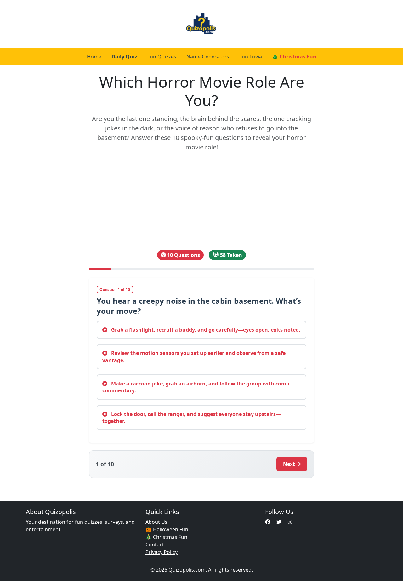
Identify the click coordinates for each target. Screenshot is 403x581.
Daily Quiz (124, 56)
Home (94, 56)
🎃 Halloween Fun (166, 529)
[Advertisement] (201, 201)
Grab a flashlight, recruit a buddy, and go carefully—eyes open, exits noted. (205, 329)
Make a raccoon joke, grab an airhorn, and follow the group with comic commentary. (196, 387)
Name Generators (207, 56)
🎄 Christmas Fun (294, 56)
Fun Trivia (250, 56)
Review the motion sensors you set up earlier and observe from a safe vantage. (194, 356)
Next (289, 464)
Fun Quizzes (161, 56)
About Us (156, 521)
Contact (154, 544)
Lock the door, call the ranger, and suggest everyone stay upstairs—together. (191, 417)
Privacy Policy (161, 552)
